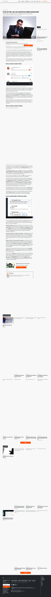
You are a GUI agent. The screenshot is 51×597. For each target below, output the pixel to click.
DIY (30, 1)
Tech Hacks (15, 374)
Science (19, 1)
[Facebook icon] (11, 584)
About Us (30, 580)
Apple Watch (20, 233)
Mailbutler (14, 253)
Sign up (28, 45)
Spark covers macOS (9, 233)
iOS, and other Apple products (18, 240)
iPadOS (16, 233)
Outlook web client (25, 166)
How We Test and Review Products (23, 580)
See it (21, 267)
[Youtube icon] (16, 584)
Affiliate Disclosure (23, 582)
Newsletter (38, 1)
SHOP (41, 585)
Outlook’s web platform (11, 170)
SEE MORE (25, 442)
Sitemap (26, 582)
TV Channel (12, 582)
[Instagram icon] (15, 584)
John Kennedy (4, 458)
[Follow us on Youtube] (47, 1)
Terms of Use (19, 582)
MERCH (35, 1)
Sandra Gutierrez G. (40, 377)
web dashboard (15, 256)
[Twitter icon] (13, 584)
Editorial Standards (14, 580)
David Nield (15, 377)
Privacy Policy (15, 582)
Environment (27, 1)
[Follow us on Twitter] (44, 1)
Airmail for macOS (9, 240)
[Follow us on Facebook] (43, 1)
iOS (14, 192)
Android (10, 192)
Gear (32, 1)
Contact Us (33, 580)
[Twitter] (7, 277)
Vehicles (38, 47)
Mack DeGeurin (39, 50)
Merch (42, 583)
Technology (22, 1)
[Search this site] (41, 1)
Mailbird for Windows (9, 225)
